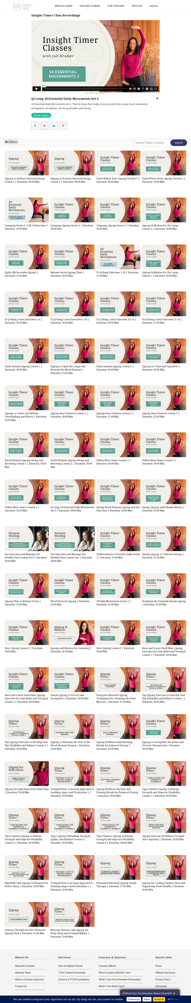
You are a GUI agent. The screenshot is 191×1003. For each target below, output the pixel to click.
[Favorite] (157, 98)
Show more (41, 115)
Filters (12, 142)
